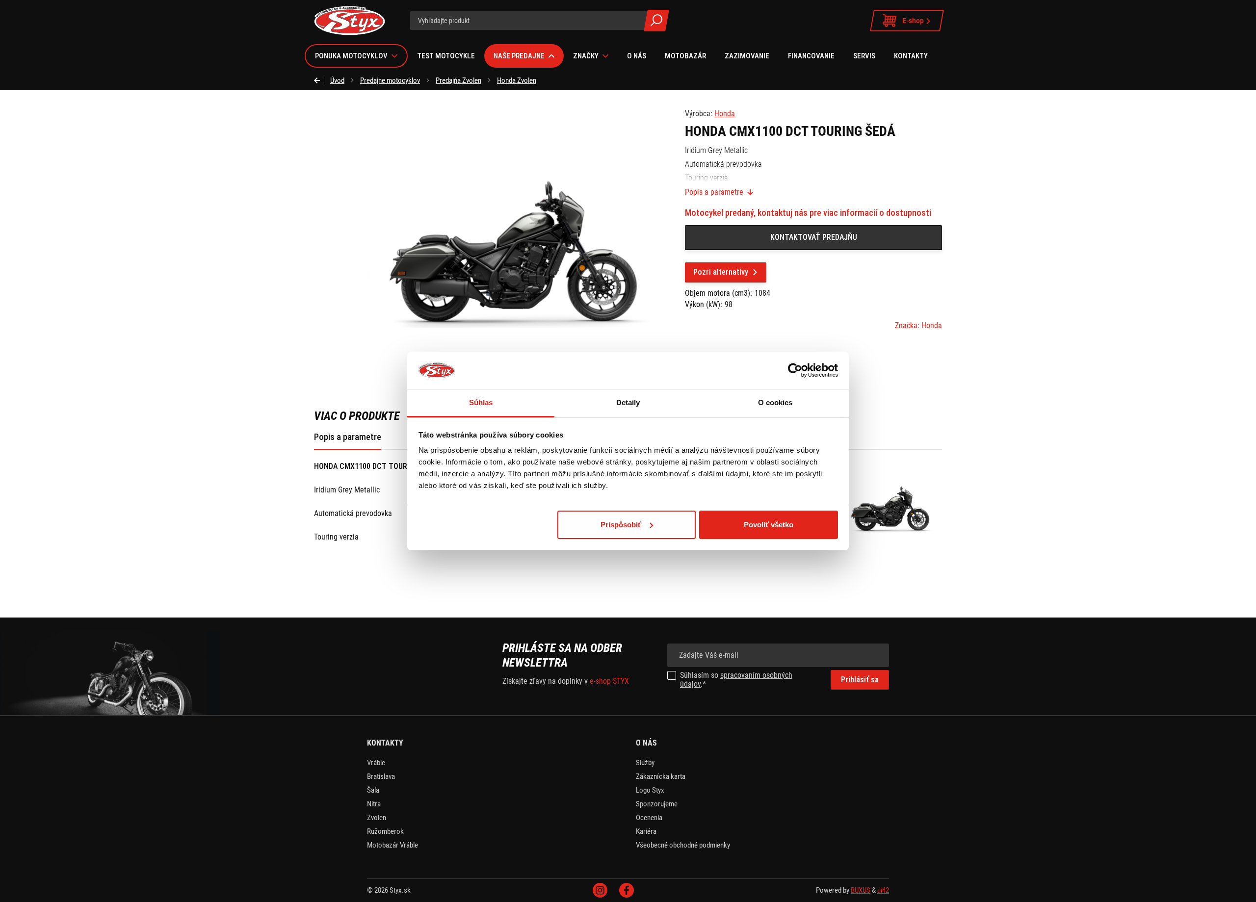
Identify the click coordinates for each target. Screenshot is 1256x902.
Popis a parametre (714, 192)
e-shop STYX (609, 681)
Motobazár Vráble (392, 845)
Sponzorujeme (657, 803)
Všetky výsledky (656, 20)
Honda (724, 113)
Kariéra (646, 831)
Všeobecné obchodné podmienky (683, 845)
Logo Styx (650, 790)
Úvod (337, 80)
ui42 (883, 890)
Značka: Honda (918, 325)
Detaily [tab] (628, 402)
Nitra (374, 803)
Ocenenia (649, 817)
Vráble (376, 762)
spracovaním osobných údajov (736, 679)
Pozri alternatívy (720, 272)
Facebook (626, 890)
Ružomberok (385, 831)
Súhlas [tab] (481, 402)
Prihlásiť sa (860, 679)
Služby (645, 762)
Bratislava (381, 776)
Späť (319, 80)
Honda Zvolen (516, 80)
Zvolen (376, 817)
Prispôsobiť (621, 524)
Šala (373, 790)
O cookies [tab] (775, 402)
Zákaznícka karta (660, 776)
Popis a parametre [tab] (347, 437)
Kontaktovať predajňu (813, 237)
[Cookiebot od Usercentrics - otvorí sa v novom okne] (795, 370)
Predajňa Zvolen (458, 80)
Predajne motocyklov (390, 80)
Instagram (600, 890)
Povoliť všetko (768, 524)
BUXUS (860, 890)
